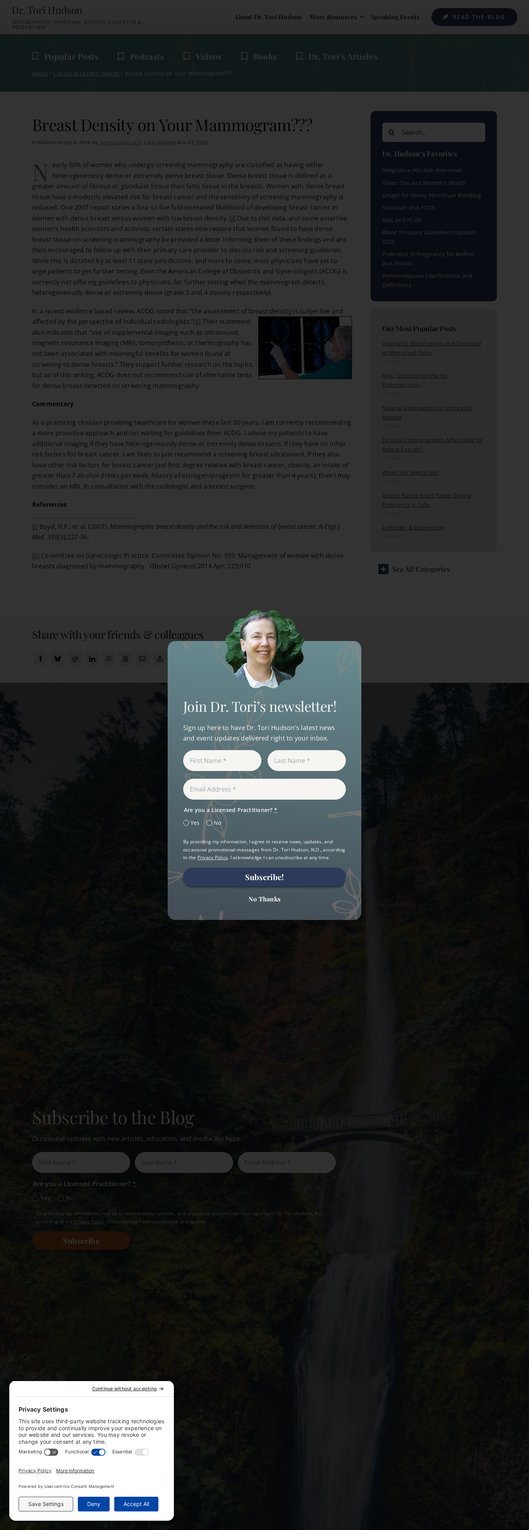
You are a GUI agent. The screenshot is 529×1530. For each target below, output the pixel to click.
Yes (195, 822)
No (217, 822)
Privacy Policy (213, 857)
